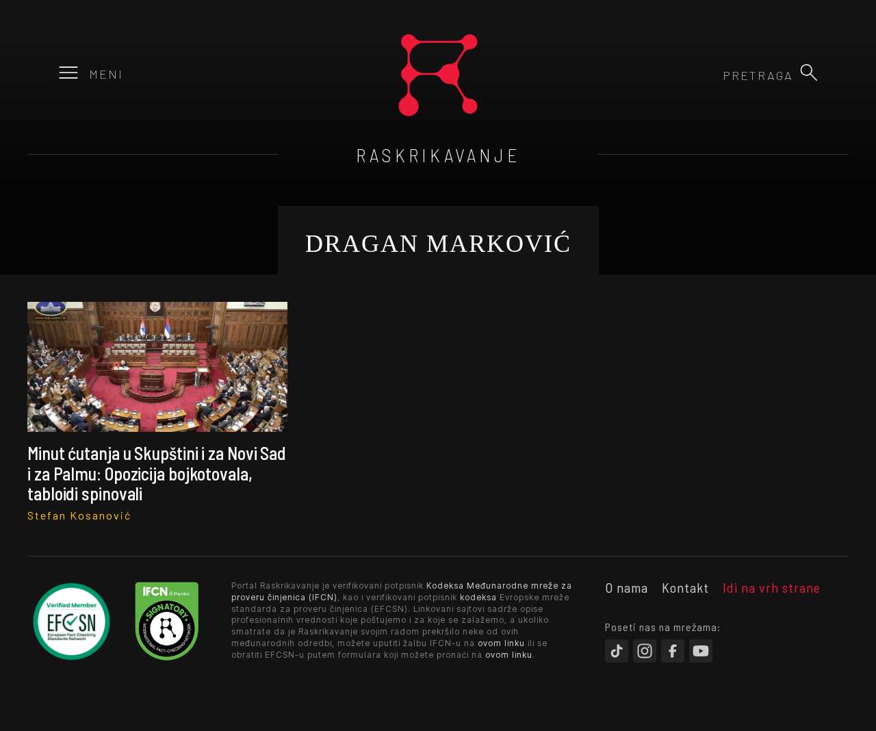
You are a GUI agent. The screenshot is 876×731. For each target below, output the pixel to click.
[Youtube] (700, 651)
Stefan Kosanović (79, 515)
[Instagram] (644, 651)
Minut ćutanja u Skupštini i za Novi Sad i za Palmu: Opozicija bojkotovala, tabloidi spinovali (156, 473)
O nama (626, 587)
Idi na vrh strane (772, 587)
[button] (809, 72)
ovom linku (501, 643)
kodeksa (478, 597)
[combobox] (719, 75)
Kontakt (685, 587)
